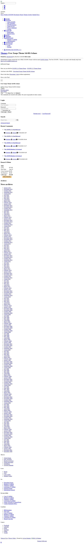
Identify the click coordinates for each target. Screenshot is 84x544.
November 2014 (8, 221)
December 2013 (8, 238)
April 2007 (7, 355)
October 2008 (7, 329)
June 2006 (6, 370)
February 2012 (8, 270)
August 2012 (7, 261)
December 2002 (8, 432)
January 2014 (7, 236)
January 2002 (7, 448)
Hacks (21, 14)
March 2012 (7, 269)
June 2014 (6, 229)
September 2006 (8, 366)
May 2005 (6, 389)
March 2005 (7, 392)
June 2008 (6, 335)
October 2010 (7, 294)
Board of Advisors (8, 461)
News (2, 14)
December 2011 (8, 273)
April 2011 (7, 285)
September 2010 (8, 295)
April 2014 (7, 232)
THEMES (8, 36)
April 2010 (7, 302)
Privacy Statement (12, 27)
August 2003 (7, 420)
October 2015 (7, 208)
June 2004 (6, 406)
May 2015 (6, 213)
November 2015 (8, 207)
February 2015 (8, 217)
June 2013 (6, 246)
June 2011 (6, 282)
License (9, 29)
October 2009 (7, 311)
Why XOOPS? (11, 23)
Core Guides (7, 474)
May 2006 (6, 372)
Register (9, 47)
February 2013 (8, 252)
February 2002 (8, 447)
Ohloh (5, 531)
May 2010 (6, 301)
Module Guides (8, 476)
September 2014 (8, 224)
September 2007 (8, 348)
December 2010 (8, 291)
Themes (26, 14)
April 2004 (7, 409)
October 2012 (7, 258)
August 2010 (7, 297)
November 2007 (8, 345)
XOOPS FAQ (9, 42)
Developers (17, 14)
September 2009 (8, 313)
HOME (7, 19)
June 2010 (6, 299)
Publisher (8, 133)
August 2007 (7, 350)
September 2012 (8, 260)
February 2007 (8, 358)
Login (8, 45)
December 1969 (8, 451)
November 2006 (8, 363)
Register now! (37, 113)
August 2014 (7, 226)
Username (3, 103)
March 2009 (7, 322)
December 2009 (8, 308)
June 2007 (6, 353)
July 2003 (6, 422)
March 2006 (7, 375)
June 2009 (6, 317)
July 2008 (6, 333)
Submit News (35, 14)
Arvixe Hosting (27, 538)
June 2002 (6, 441)
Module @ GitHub (12, 39)
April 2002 (7, 444)
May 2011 (6, 283)
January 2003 (7, 431)
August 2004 (7, 403)
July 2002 (6, 439)
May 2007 (6, 354)
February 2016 (8, 202)
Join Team (6, 511)
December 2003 (8, 414)
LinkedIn (6, 527)
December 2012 (8, 255)
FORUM (8, 30)
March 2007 (7, 357)
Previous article (5, 90)
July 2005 (6, 386)
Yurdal (14, 139)
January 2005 (7, 395)
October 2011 (7, 276)
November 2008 (8, 327)
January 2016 (7, 204)
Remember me (6, 110)
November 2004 (8, 398)
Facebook (6, 525)
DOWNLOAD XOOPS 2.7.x (13, 49)
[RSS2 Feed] (36, 538)
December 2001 (8, 450)
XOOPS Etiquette (8, 465)
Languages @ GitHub (9, 487)
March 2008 (7, 339)
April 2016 (7, 199)
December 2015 (8, 205)
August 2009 (7, 314)
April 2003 (7, 426)
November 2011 (8, 274)
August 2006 (7, 367)
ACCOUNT (9, 44)
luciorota (14, 159)
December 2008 (8, 326)
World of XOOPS (8, 14)
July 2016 (6, 195)
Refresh (18, 93)
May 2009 (6, 319)
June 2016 (6, 196)
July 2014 (6, 227)
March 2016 (7, 201)
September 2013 (8, 242)
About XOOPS (11, 22)
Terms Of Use (11, 26)
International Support (9, 490)
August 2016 (7, 193)
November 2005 (8, 381)
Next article (4, 91)
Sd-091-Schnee (44, 59)
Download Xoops (8, 482)
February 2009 (8, 323)
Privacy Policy (12, 538)
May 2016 (6, 198)
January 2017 (7, 188)
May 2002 (6, 442)
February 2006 (8, 376)
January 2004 (7, 413)
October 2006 (7, 364)
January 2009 (7, 325)
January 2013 (7, 254)
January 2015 (7, 218)
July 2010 (6, 298)
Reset (9, 112)
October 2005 (7, 382)
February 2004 (8, 411)
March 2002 (7, 445)
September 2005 (8, 383)
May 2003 (6, 425)
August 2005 (7, 385)
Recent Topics (11, 33)
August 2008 (7, 332)
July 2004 (6, 404)
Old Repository (11, 41)
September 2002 (8, 437)
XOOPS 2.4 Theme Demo (19, 68)
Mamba (14, 133)
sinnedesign (9, 56)
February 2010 (8, 305)
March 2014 (7, 233)
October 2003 (7, 417)
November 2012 (8, 257)
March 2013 (7, 251)
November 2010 (8, 292)
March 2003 (7, 428)
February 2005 (8, 394)
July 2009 (6, 316)
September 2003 (8, 419)
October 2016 (7, 190)
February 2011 (7, 288)
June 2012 (6, 264)
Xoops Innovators (8, 462)
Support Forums (8, 488)
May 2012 (6, 266)
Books (5, 471)
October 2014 (7, 223)
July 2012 (6, 263)
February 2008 (8, 341)
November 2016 (8, 189)
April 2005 (7, 391)
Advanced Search (5, 123)
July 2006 (6, 369)
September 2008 (8, 330)
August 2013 (7, 243)
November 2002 (8, 434)
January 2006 (7, 378)
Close (2, 88)
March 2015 (7, 216)
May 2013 (6, 248)
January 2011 (7, 289)
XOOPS (7, 20)
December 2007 (8, 344)
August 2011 (7, 279)
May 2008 (6, 336)
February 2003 (8, 429)
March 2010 (7, 304)
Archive (30, 14)
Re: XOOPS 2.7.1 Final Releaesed (12, 129)
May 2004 (6, 407)
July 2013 (6, 245)
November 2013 (8, 239)
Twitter (6, 532)
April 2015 (7, 214)
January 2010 (7, 307)
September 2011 (8, 277)
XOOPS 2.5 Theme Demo (34, 68)
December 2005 (8, 379)
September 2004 (8, 401)
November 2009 (8, 310)
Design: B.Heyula (42, 541)
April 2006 (7, 373)
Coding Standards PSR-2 (10, 503)
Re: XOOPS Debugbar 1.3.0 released (13, 149)
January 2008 (7, 342)
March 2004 (7, 410)
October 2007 (7, 347)
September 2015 (8, 210)
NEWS (7, 35)
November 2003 (8, 416)
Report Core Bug (8, 519)
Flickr (5, 528)
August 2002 (7, 438)
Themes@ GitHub (9, 485)
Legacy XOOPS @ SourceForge (12, 502)
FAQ (5, 473)
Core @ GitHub (8, 496)
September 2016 (8, 192)
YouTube (6, 529)
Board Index (10, 32)
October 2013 (7, 241)
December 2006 (8, 361)
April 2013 (7, 249)
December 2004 (8, 397)
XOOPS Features (11, 25)
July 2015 (6, 211)
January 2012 (7, 271)
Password (3, 107)
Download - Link (14, 74)
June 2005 (6, 388)
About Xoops (7, 458)
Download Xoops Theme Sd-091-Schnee (24, 71)
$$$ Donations (8, 510)
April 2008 (7, 338)
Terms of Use (4, 538)
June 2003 (6, 423)
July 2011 (6, 280)
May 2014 (6, 230)
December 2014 (8, 220)
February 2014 (8, 235)
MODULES (9, 38)
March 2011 (7, 286)
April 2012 (7, 267)
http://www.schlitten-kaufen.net (9, 61)
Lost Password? (46, 113)
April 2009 (7, 320)
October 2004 (7, 400)
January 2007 (7, 360)
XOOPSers (7, 464)
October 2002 (7, 435)
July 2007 (6, 351)
